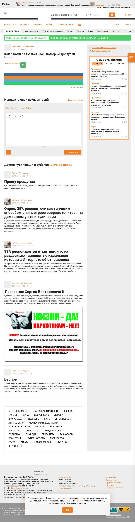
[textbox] (43, 131)
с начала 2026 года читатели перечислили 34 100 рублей (57, 37)
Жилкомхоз (15, 418)
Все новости (111, 480)
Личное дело (12, 31)
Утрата (24, 442)
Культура (95, 112)
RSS (77, 484)
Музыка (39, 426)
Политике (79, 501)
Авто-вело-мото (32, 31)
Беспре (43, 384)
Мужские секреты (19, 426)
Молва (23, 24)
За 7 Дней (109, 64)
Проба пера (48, 434)
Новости (9, 24)
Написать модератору (101, 51)
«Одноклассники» (65, 488)
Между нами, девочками (43, 422)
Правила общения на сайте (104, 48)
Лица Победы (63, 418)
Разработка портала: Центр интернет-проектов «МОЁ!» (118, 516)
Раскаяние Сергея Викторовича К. (43, 297)
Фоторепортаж (42, 442)
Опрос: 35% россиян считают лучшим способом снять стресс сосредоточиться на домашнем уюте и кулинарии (43, 219)
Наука (93, 127)
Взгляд (70, 31)
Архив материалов (66, 477)
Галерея (80, 31)
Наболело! (56, 426)
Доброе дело (102, 31)
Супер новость (36, 438)
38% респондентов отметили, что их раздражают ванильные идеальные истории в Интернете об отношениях (43, 261)
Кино (47, 418)
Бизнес (50, 24)
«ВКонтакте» (89, 486)
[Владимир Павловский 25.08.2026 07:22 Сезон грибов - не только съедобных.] (103, 3)
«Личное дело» (61, 165)
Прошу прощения (41, 184)
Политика (14, 434)
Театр (11, 442)
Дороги (115, 31)
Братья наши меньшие (53, 31)
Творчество (57, 438)
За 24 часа (97, 64)
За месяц (120, 64)
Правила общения (75, 100)
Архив (116, 24)
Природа (31, 434)
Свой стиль (15, 438)
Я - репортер (15, 446)
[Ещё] (129, 31)
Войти (28, 108)
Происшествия (66, 24)
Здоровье (33, 418)
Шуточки (62, 442)
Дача (90, 31)
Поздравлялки (52, 430)
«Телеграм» (80, 486)
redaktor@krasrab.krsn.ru (18, 488)
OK (67, 510)
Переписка (32, 430)
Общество (14, 430)
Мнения (37, 24)
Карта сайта (111, 477)
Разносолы (66, 434)
